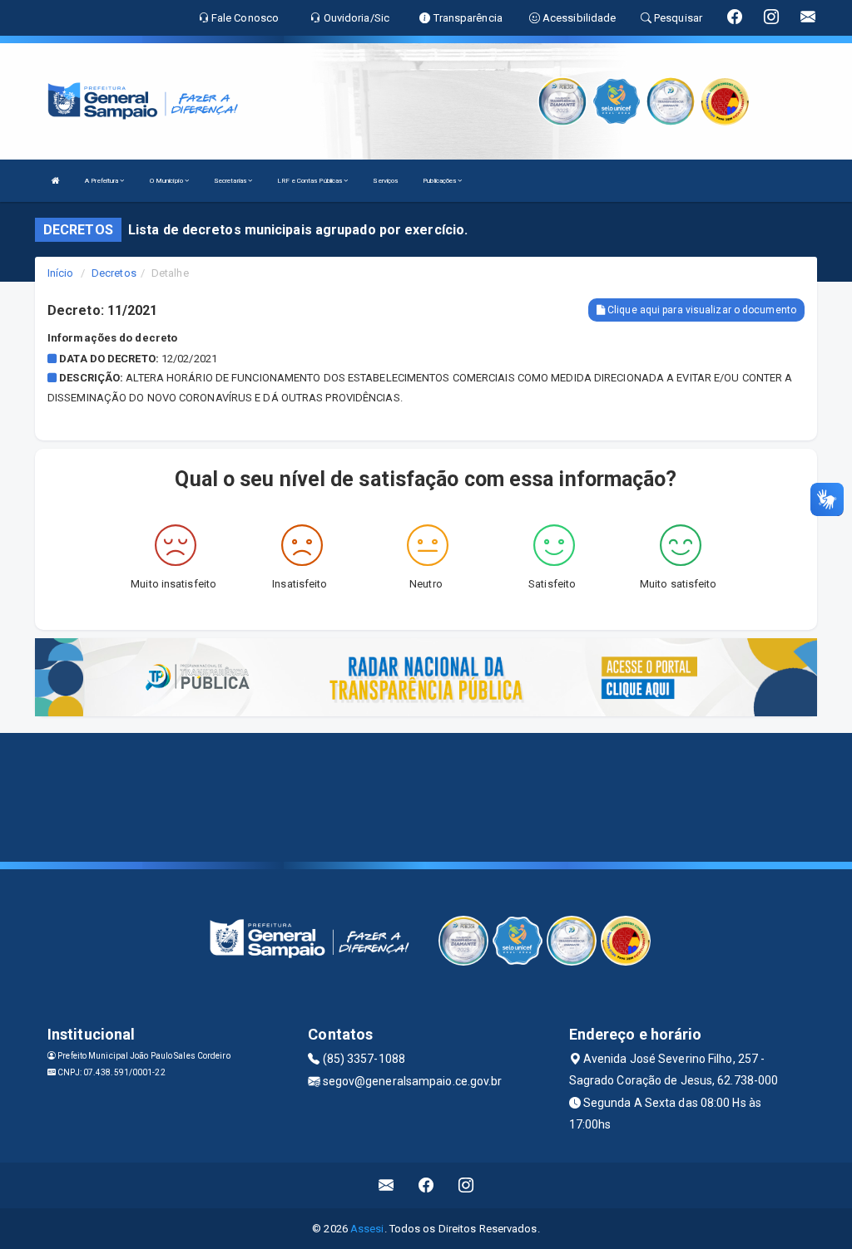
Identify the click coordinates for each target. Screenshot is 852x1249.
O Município (167, 180)
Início (60, 273)
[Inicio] (55, 181)
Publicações (440, 180)
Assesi (367, 1228)
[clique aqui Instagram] (466, 1185)
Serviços (385, 180)
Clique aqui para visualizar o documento (700, 310)
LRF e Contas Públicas (310, 180)
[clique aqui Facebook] (426, 1185)
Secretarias (231, 180)
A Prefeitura (102, 180)
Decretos (114, 273)
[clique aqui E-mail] (386, 1185)
